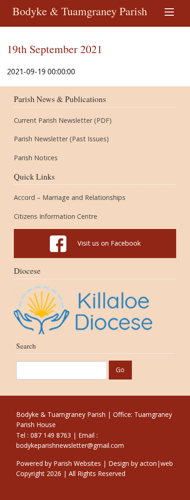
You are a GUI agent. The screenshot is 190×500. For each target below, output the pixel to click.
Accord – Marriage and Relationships (69, 197)
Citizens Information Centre (55, 216)
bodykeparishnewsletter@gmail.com (70, 445)
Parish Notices (36, 158)
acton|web (156, 463)
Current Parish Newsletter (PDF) (63, 120)
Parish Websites (77, 463)
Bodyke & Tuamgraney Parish (79, 11)
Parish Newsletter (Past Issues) (61, 139)
